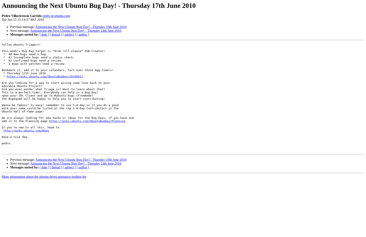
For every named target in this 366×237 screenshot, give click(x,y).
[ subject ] (69, 34)
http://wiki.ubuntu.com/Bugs (26, 130)
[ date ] (44, 34)
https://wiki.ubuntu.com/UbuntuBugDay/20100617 (45, 76)
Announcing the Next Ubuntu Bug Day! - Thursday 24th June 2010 (75, 30)
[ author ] (83, 34)
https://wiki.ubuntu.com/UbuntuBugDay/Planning (87, 121)
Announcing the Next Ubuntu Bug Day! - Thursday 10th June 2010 (80, 27)
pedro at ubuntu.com (56, 16)
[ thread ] (56, 34)
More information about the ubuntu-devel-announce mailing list (44, 176)
